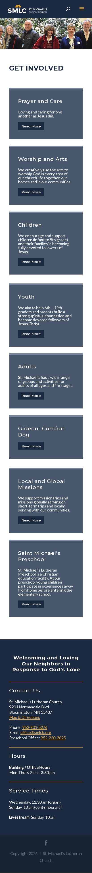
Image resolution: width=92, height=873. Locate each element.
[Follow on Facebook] (46, 843)
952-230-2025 (53, 737)
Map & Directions (24, 717)
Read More (31, 126)
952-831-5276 (34, 727)
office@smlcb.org (35, 732)
